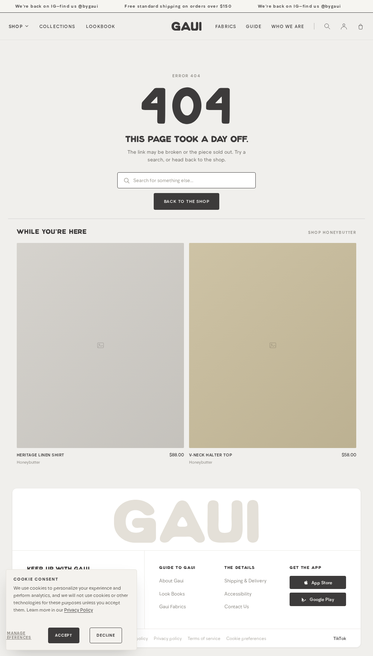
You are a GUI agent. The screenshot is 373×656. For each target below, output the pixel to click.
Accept (63, 635)
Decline (106, 635)
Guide (254, 26)
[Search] (327, 26)
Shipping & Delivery (245, 581)
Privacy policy (168, 638)
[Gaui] (186, 26)
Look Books (172, 594)
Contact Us (236, 606)
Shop (16, 26)
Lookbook (100, 26)
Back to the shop (186, 201)
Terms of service (204, 638)
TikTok (339, 638)
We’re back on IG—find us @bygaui (53, 5)
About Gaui (171, 581)
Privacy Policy (78, 610)
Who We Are (288, 26)
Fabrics (225, 26)
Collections (57, 26)
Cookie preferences (246, 638)
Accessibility (238, 594)
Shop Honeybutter (332, 232)
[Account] (344, 26)
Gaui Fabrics (172, 606)
